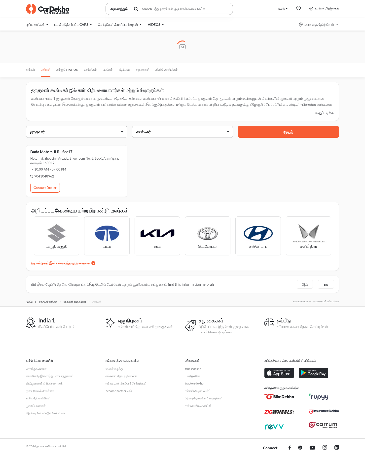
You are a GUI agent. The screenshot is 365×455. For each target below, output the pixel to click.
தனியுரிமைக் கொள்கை (40, 391)
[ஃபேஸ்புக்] (290, 448)
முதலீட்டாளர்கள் (36, 406)
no (326, 284)
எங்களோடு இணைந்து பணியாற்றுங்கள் (49, 376)
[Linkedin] (336, 448)
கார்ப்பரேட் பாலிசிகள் (38, 398)
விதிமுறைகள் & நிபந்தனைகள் (44, 383)
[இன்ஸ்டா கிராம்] (325, 448)
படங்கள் (108, 69)
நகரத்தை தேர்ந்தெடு (319, 24)
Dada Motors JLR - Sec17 (51, 151)
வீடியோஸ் (124, 69)
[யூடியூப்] (312, 448)
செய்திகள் (90, 69)
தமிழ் (281, 8)
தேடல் (288, 132)
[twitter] (300, 448)
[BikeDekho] (279, 396)
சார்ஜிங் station (67, 69)
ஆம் (305, 284)
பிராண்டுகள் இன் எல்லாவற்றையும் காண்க (60, 263)
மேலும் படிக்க (324, 113)
